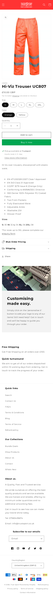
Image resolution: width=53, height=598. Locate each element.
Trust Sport (15, 585)
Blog (7, 418)
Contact (9, 464)
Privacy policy (12, 589)
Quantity (6, 121)
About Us (9, 458)
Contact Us (10, 401)
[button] (3, 5)
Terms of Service (13, 424)
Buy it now (26, 142)
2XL (39, 105)
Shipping (15, 96)
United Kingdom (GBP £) (25, 565)
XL (30, 105)
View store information (16, 158)
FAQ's (8, 407)
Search (8, 395)
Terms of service (27, 589)
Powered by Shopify (27, 585)
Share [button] (7, 256)
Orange (8, 115)
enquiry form (8, 233)
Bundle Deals (11, 446)
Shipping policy (42, 589)
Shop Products (12, 452)
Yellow (22, 115)
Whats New (10, 469)
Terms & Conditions (14, 412)
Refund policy (12, 430)
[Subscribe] (41, 539)
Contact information (28, 592)
